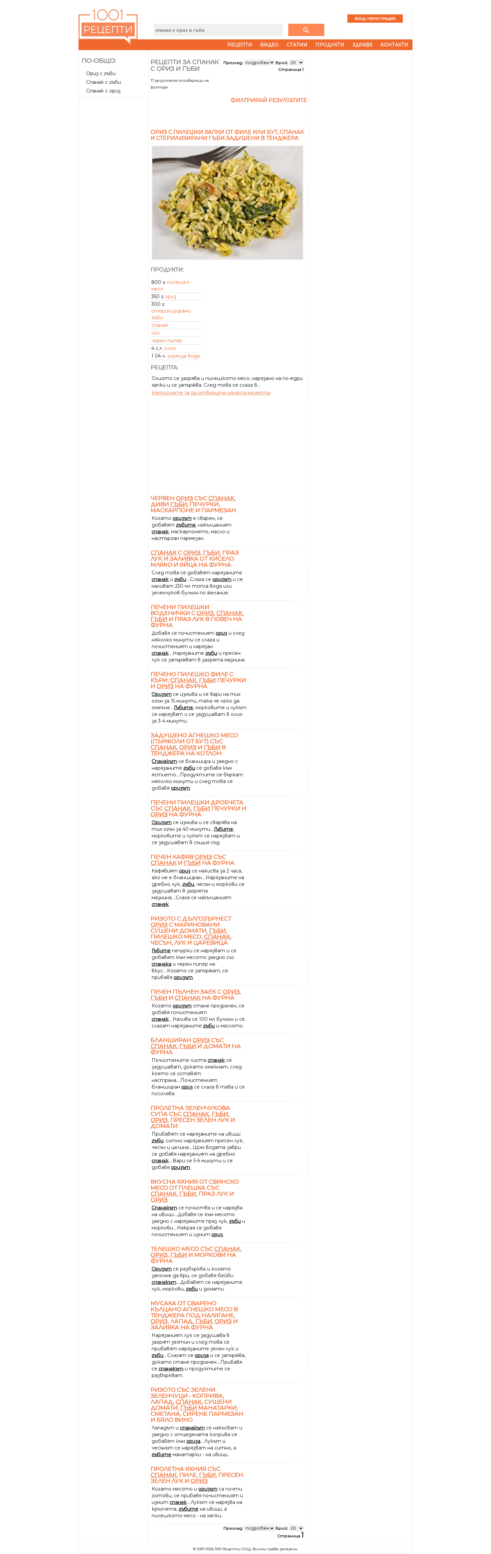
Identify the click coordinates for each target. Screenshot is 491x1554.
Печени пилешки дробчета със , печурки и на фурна (199, 808)
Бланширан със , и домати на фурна (196, 1046)
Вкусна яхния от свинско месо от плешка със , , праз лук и (195, 1190)
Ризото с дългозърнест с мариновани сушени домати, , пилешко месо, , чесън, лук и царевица (191, 930)
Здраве (362, 45)
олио (170, 348)
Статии (297, 45)
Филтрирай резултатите (269, 100)
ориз (170, 297)
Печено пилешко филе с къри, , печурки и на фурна (198, 680)
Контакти (394, 45)
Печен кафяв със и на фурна (192, 859)
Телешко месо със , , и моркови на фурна (196, 1254)
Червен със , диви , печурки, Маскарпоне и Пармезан (193, 504)
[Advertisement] (114, 200)
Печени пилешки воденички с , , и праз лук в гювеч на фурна (197, 616)
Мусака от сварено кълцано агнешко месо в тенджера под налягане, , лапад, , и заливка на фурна (194, 1315)
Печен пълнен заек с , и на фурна (196, 994)
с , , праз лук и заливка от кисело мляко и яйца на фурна (195, 558)
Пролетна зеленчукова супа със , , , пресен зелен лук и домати (193, 1117)
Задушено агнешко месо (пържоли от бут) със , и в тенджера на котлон (194, 744)
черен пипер (166, 341)
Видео (269, 45)
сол (155, 333)
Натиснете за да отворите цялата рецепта (211, 393)
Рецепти (239, 45)
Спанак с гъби (103, 82)
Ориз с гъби (101, 73)
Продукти (329, 45)
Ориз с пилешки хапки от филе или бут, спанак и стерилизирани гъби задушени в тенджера (227, 135)
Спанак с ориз (103, 91)
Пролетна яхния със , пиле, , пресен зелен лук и (197, 1475)
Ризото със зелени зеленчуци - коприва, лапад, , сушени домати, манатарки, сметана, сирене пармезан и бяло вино (197, 1404)
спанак (159, 325)
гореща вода (183, 356)
